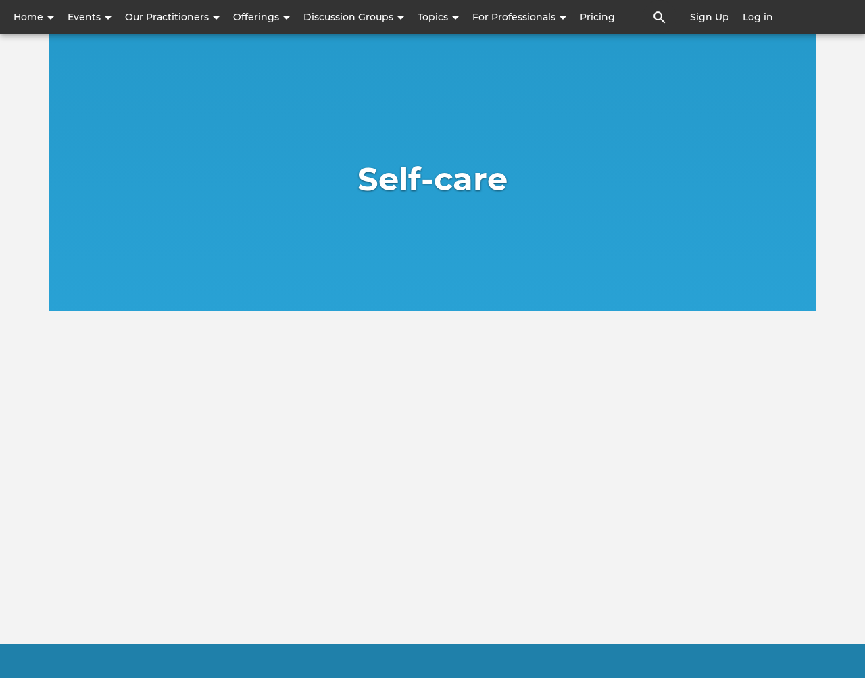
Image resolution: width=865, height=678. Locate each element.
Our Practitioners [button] (168, 17)
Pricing (597, 17)
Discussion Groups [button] (349, 17)
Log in (758, 17)
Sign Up (709, 17)
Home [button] (30, 17)
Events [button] (85, 17)
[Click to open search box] (659, 17)
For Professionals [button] (515, 17)
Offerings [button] (257, 17)
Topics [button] (434, 17)
